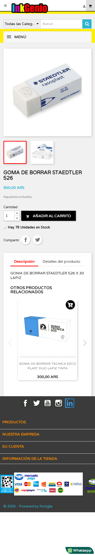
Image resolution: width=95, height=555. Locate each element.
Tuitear (37, 239)
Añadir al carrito (48, 216)
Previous (11, 342)
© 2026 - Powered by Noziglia (27, 506)
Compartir (25, 239)
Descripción (24, 261)
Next (83, 342)
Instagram (58, 403)
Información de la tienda (29, 458)
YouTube (47, 403)
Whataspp (82, 550)
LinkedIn (69, 403)
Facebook (25, 403)
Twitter (36, 403)
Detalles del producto (61, 261)
